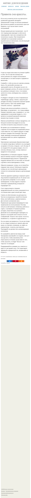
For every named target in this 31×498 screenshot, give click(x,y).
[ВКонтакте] (10, 261)
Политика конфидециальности (7, 493)
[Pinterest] (15, 261)
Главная (4, 6)
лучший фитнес (9, 256)
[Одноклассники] (21, 261)
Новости (11, 6)
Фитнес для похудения (15, 3)
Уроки (17, 6)
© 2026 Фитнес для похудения (7, 489)
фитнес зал (15, 256)
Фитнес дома (24, 6)
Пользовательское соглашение (12, 491)
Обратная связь (4, 495)
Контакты (3, 491)
